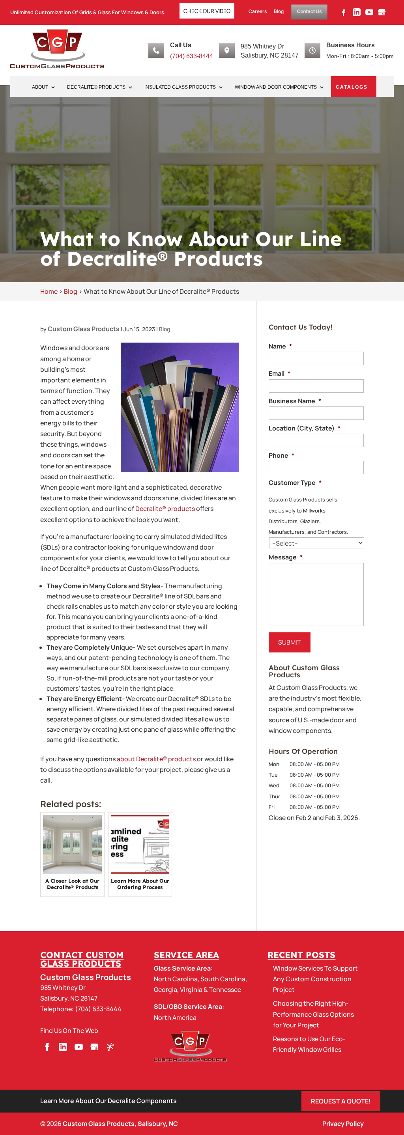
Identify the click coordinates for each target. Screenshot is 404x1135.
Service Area (186, 954)
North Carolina (176, 979)
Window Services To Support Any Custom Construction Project (315, 979)
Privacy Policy (343, 1123)
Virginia (191, 989)
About (40, 87)
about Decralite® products (156, 759)
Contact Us (310, 11)
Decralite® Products (96, 87)
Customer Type (295, 483)
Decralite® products (165, 508)
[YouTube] (369, 14)
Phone (281, 455)
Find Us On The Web (69, 1030)
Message (286, 557)
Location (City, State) (304, 428)
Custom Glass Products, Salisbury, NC (120, 1123)
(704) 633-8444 (191, 56)
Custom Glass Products (84, 328)
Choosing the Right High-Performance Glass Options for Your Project (313, 1014)
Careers (258, 11)
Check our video (206, 11)
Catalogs (352, 87)
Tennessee (225, 989)
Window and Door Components (276, 87)
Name (280, 346)
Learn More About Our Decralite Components (108, 1100)
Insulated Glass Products (180, 87)
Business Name (295, 401)
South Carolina (222, 979)
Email (279, 373)
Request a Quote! (341, 1101)
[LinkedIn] (357, 14)
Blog (279, 11)
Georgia (165, 989)
